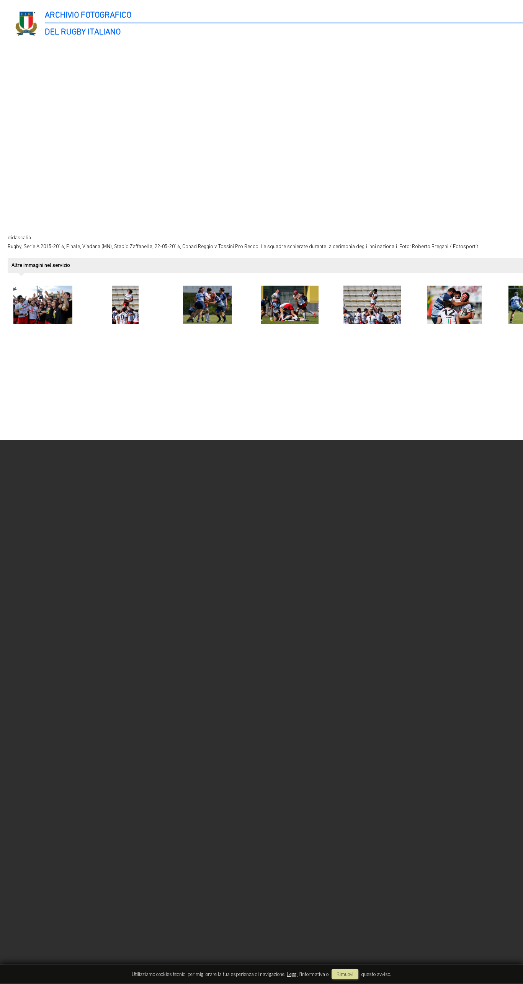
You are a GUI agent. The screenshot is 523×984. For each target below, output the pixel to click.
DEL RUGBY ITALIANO (83, 32)
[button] (503, 952)
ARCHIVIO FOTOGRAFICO (88, 15)
